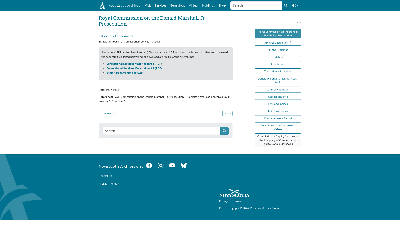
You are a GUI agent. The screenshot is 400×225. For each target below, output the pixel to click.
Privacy (223, 201)
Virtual (193, 5)
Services (160, 5)
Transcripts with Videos (278, 71)
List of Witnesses (278, 111)
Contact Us (105, 176)
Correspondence (278, 96)
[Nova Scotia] (234, 193)
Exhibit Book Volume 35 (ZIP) (125, 72)
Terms (237, 201)
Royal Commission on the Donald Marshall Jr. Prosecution (278, 33)
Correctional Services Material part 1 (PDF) (134, 63)
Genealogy (177, 5)
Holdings (208, 5)
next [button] (226, 113)
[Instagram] (160, 165)
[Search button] (286, 5)
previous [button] (107, 113)
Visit (148, 5)
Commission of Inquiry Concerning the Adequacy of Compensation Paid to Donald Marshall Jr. (278, 140)
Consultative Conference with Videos (278, 127)
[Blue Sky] (183, 165)
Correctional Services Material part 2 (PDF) (134, 68)
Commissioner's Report (278, 118)
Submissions (277, 64)
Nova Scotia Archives (124, 5)
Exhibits (278, 57)
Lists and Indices (278, 104)
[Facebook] (149, 165)
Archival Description (277, 42)
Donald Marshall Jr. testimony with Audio (278, 80)
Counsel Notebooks (278, 89)
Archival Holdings (278, 50)
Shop (222, 5)
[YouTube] (172, 165)
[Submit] (224, 131)
